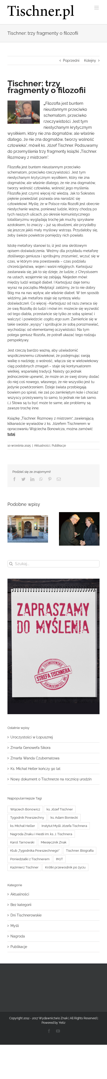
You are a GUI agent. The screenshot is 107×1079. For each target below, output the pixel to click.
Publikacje (59, 445)
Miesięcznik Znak (53, 842)
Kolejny (90, 61)
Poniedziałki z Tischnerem (30, 859)
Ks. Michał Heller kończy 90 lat (35, 769)
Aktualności (42, 445)
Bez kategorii (20, 905)
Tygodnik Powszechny (27, 817)
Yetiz (62, 1022)
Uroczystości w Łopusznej (31, 737)
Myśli (14, 926)
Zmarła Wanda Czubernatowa (34, 758)
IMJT (59, 859)
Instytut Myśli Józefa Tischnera (64, 826)
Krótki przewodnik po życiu (65, 867)
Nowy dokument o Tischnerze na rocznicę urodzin (51, 779)
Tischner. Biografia (80, 850)
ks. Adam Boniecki (64, 817)
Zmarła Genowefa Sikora (30, 748)
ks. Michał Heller (22, 826)
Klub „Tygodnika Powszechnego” (34, 850)
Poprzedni (71, 61)
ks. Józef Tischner (60, 809)
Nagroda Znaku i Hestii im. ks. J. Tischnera (41, 834)
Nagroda (17, 936)
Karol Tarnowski (22, 842)
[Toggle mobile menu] (97, 7)
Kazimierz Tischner (24, 867)
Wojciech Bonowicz (25, 809)
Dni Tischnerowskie (26, 915)
